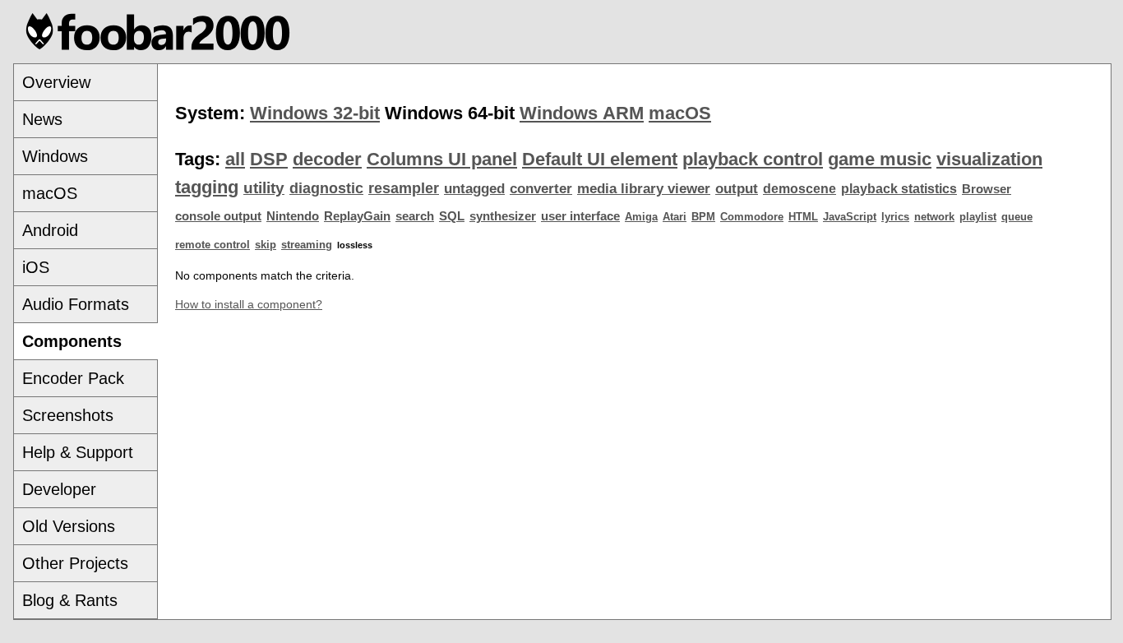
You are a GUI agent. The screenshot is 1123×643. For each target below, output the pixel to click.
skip (265, 244)
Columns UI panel (442, 159)
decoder (327, 159)
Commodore (751, 216)
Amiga (641, 216)
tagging (206, 187)
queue (1017, 216)
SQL (451, 216)
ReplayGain (357, 216)
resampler (403, 188)
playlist (977, 216)
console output (218, 216)
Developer (59, 489)
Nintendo (292, 216)
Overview (56, 82)
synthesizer (502, 216)
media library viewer (643, 189)
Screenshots (67, 415)
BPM (703, 216)
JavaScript (849, 216)
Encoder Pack (73, 378)
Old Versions (68, 526)
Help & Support (77, 452)
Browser (986, 189)
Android (50, 230)
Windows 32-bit (315, 113)
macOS (49, 193)
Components (72, 341)
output (736, 189)
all (235, 159)
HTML (803, 216)
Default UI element (599, 159)
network (934, 216)
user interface (580, 216)
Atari (674, 216)
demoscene (799, 189)
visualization (989, 159)
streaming (306, 244)
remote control (212, 244)
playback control (752, 159)
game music (879, 159)
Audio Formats (75, 304)
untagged (474, 189)
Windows (55, 156)
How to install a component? (248, 304)
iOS (35, 267)
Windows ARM (582, 113)
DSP (269, 159)
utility (263, 188)
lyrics (895, 216)
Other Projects (75, 563)
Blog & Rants (70, 600)
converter (541, 189)
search (414, 216)
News (42, 119)
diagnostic (326, 188)
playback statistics (899, 189)
